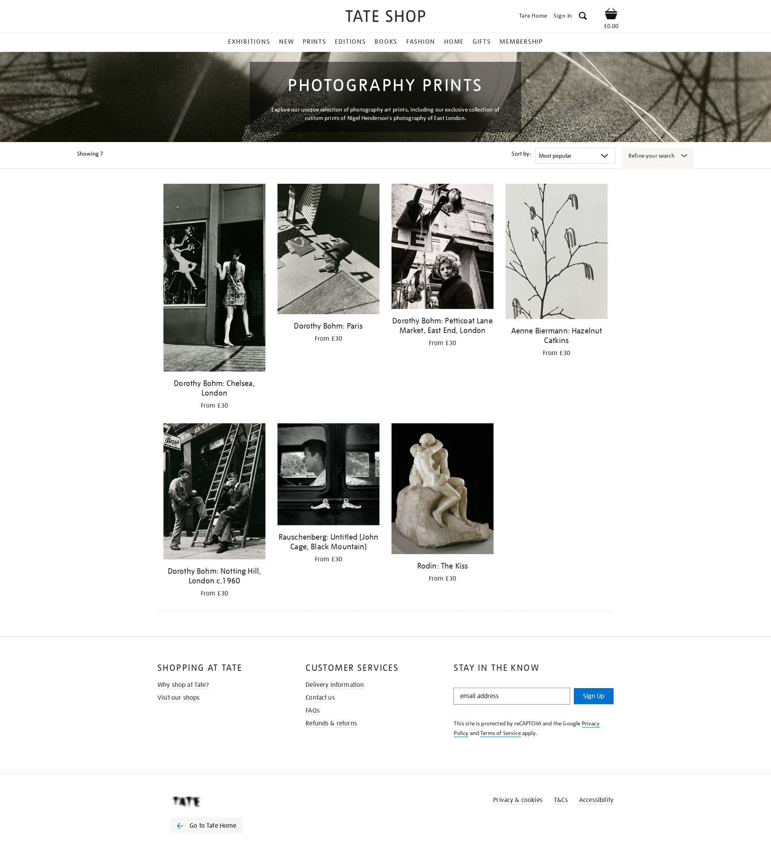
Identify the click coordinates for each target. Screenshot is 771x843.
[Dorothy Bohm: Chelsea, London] (214, 279)
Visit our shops (178, 698)
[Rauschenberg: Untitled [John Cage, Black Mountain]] (328, 475)
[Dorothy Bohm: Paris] (328, 250)
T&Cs (561, 800)
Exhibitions (249, 42)
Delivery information (335, 685)
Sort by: (521, 153)
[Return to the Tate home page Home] (385, 17)
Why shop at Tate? (183, 685)
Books (386, 42)
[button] (582, 17)
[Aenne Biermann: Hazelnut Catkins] (557, 253)
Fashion (420, 42)
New (286, 42)
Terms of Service (500, 733)
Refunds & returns (331, 723)
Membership (521, 42)
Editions (350, 42)
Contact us (320, 698)
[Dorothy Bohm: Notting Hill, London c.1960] (214, 492)
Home (454, 42)
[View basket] (611, 15)
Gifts (482, 42)
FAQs (313, 711)
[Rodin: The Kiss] (443, 490)
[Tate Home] (220, 801)
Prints (314, 42)
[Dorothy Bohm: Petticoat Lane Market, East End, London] (443, 248)
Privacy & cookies (518, 800)
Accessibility (596, 800)
